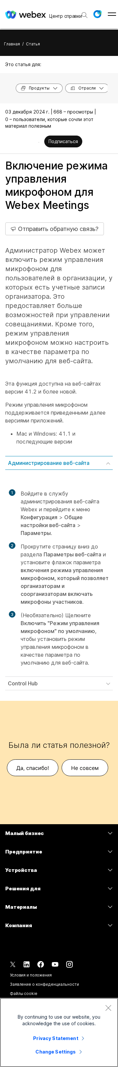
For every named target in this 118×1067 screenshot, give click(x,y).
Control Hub (23, 683)
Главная (12, 43)
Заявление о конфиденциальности (44, 984)
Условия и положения (31, 975)
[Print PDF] (39, 142)
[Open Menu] (112, 14)
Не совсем (85, 768)
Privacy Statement (55, 1038)
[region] (59, 1032)
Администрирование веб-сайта (48, 463)
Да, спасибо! (32, 768)
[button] (97, 14)
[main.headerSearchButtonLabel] (84, 12)
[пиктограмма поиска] (85, 15)
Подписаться (63, 141)
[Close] (108, 1007)
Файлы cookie (23, 993)
